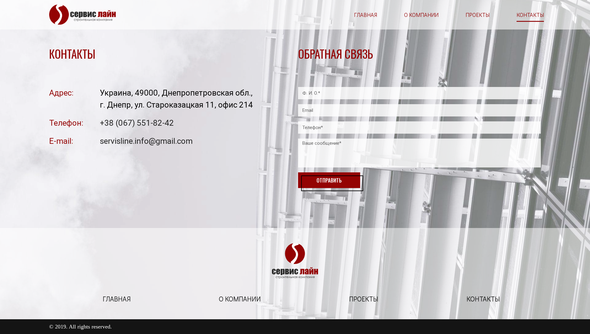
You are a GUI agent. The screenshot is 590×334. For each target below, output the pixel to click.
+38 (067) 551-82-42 (137, 123)
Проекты (478, 14)
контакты (483, 298)
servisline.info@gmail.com (146, 141)
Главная (365, 14)
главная (117, 298)
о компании (240, 298)
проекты (363, 298)
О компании (421, 14)
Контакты (530, 14)
